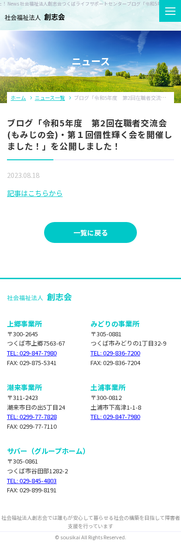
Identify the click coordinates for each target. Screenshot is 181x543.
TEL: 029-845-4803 (32, 480)
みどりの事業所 (114, 323)
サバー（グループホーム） (48, 451)
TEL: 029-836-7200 (115, 352)
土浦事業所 (107, 387)
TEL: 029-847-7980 (32, 352)
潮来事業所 (24, 387)
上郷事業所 (24, 323)
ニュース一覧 (50, 97)
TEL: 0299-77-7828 (32, 416)
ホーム (18, 97)
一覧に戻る (90, 232)
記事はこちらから (35, 193)
